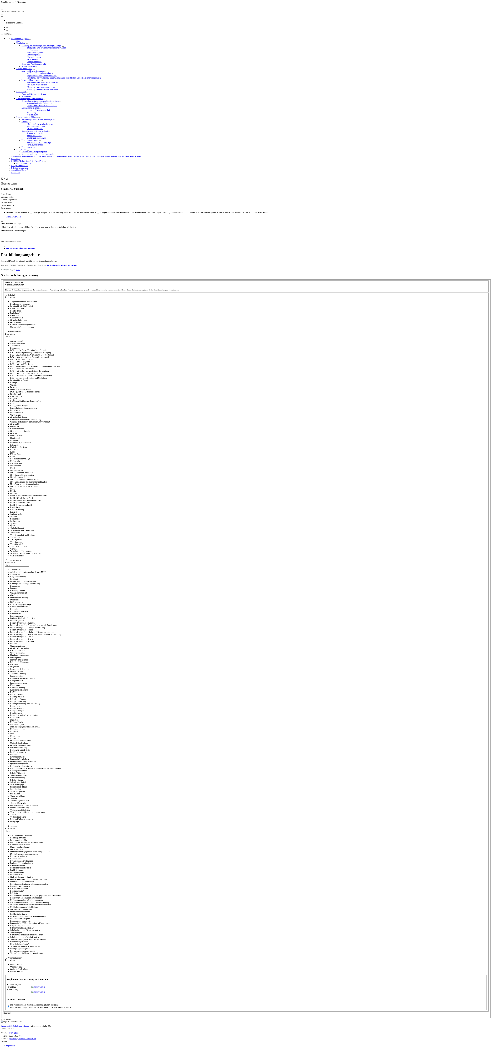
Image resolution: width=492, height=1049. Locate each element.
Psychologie (15, 507)
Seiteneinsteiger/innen (19, 942)
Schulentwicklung (17, 777)
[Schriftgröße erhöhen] (7, 27)
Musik (12, 468)
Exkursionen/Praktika (19, 611)
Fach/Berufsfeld (14, 332)
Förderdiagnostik (17, 620)
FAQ (18, 41)
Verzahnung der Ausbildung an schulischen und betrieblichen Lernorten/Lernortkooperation (64, 78)
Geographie (15, 424)
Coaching (14, 595)
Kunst (12, 452)
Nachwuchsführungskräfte (21, 909)
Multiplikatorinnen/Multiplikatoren (24, 907)
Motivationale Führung (36, 126)
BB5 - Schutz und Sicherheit (21, 359)
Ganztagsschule (16, 318)
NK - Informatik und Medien (22, 475)
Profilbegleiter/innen (18, 914)
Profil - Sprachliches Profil (21, 505)
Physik (13, 491)
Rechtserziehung (17, 509)
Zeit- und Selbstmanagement (21, 819)
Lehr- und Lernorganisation (33, 71)
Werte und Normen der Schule (34, 94)
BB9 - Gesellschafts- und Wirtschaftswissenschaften (31, 376)
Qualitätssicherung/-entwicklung (35, 131)
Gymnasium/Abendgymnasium (22, 325)
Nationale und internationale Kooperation (38, 154)
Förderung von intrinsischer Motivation (42, 89)
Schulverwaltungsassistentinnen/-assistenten (28, 939)
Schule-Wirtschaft (17, 773)
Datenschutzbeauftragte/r (20, 847)
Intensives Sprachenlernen (20, 442)
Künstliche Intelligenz (19, 690)
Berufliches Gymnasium (20, 304)
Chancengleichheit (17, 590)
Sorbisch (13, 516)
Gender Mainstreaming (19, 648)
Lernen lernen (16, 706)
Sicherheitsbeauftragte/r (19, 944)
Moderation (15, 736)
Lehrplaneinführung (18, 699)
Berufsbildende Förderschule (22, 306)
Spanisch (14, 523)
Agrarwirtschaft (16, 341)
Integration (14, 667)
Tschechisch (15, 533)
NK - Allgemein (16, 470)
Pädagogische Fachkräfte (20, 921)
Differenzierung (16, 602)
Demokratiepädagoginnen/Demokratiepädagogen (30, 852)
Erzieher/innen (16, 858)
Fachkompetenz (33, 59)
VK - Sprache (16, 539)
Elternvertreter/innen (18, 856)
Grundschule (15, 322)
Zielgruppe (12, 826)
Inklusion (14, 664)
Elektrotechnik (16, 396)
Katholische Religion (18, 447)
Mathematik (15, 461)
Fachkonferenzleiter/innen (20, 868)
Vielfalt (13, 814)
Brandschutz (15, 586)
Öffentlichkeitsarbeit (35, 129)
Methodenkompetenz (35, 52)
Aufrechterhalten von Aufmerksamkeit (42, 82)
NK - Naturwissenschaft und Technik (25, 479)
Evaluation (14, 609)
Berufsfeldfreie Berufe (19, 380)
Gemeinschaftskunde (18, 417)
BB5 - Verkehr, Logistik (20, 362)
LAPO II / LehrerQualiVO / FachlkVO (27, 161)
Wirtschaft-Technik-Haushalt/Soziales (25, 553)
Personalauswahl (28, 147)
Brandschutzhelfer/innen (20, 845)
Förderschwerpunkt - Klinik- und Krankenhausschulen (32, 632)
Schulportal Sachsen (19, 168)
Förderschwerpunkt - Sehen (21, 639)
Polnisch (13, 493)
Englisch (13, 399)
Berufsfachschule (17, 308)
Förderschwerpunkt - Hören (21, 630)
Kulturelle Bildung (17, 687)
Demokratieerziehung (19, 597)
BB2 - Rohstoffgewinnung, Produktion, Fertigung (30, 352)
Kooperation (21, 149)
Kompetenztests (16, 680)
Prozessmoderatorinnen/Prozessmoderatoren (28, 916)
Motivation (14, 738)
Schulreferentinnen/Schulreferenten (24, 937)
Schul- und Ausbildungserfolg (34, 64)
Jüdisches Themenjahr (19, 674)
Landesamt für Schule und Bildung (15, 1026)
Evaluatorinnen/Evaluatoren (21, 861)
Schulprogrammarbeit (35, 133)
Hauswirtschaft (16, 436)
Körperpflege (15, 454)
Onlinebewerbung (23, 163)
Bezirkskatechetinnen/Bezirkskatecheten (26, 842)
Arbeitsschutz (15, 574)
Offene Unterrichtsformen (20, 741)
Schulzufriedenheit (29, 66)
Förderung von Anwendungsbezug (41, 87)
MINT (13, 734)
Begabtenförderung (18, 577)
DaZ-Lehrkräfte (16, 849)
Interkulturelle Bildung (19, 669)
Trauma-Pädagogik (18, 803)
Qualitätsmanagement (19, 764)
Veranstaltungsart (15, 958)
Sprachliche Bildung (18, 787)
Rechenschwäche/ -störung (21, 766)
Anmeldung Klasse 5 (19, 170)
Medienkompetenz (17, 724)
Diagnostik (14, 600)
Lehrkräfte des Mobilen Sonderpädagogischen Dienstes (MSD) (35, 895)
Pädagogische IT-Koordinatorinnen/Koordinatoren (30, 923)
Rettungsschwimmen (18, 771)
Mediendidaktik (16, 722)
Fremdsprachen (16, 616)
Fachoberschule (16, 313)
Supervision (15, 794)
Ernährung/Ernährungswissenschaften (25, 401)
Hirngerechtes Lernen (19, 660)
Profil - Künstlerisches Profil (21, 498)
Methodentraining (17, 729)
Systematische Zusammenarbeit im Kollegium (40, 101)
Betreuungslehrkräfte (18, 840)
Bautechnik (14, 348)
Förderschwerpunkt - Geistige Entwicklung (27, 627)
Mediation (14, 720)
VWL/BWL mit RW (18, 546)
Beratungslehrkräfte (18, 838)
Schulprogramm (16, 780)
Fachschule (14, 315)
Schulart (11, 295)
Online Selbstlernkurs (19, 743)
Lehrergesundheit (17, 697)
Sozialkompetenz (33, 55)
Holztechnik (15, 438)
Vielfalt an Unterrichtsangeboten (40, 73)
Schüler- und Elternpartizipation (34, 152)
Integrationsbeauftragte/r (20, 886)
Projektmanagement (18, 752)
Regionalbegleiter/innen (19, 925)
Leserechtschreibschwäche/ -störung (24, 715)
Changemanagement (18, 593)
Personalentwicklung (30, 140)
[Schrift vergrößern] (2, 34)
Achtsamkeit (15, 570)
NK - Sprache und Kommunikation (24, 484)
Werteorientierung (34, 57)
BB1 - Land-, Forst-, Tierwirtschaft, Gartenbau (29, 350)
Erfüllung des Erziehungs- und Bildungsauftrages (41, 45)
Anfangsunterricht (17, 343)
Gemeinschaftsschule (18, 320)
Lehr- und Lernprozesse (31, 80)
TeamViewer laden (13, 217)
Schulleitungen (16, 932)
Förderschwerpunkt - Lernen (21, 637)
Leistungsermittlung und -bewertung (25, 704)
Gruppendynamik (17, 653)
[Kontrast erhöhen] (7, 30)
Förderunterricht (16, 412)
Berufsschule (15, 311)
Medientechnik (16, 463)
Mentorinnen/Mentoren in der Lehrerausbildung (29, 902)
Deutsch (13, 387)
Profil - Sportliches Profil (20, 503)
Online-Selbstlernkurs (19, 969)
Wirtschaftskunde (17, 556)
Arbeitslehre (15, 345)
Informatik (14, 440)
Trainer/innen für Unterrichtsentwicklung (26, 953)
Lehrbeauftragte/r (17, 891)
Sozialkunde (15, 519)
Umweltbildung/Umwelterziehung (24, 805)
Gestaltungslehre (17, 429)
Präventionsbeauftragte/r (20, 918)
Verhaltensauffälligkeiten (20, 810)
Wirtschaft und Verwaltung (21, 551)
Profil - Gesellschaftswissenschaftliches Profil (28, 496)
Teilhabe (13, 798)
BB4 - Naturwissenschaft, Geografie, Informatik (29, 357)
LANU (13, 692)
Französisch (15, 410)
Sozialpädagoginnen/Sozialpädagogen (25, 946)
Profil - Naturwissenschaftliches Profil (25, 500)
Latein (12, 456)
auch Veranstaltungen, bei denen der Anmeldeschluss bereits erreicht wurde (40, 1007)
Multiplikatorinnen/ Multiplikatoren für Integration (30, 905)
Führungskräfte (16, 875)
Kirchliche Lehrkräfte (19, 888)
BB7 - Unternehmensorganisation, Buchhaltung (29, 371)
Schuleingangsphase (18, 775)
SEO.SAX (15, 159)
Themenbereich (14, 560)
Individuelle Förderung (19, 662)
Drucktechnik (15, 394)
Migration (14, 731)
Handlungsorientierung (19, 655)
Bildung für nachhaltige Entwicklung (25, 583)
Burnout (13, 588)
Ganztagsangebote (17, 646)
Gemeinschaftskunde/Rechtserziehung (25, 419)
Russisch (13, 512)
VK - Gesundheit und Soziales (22, 535)
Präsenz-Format (16, 971)
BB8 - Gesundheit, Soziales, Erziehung (26, 373)
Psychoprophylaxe (17, 757)
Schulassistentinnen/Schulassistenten (25, 930)
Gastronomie (15, 415)
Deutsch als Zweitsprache (20, 389)
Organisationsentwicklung (20, 745)
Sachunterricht (16, 514)
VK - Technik (16, 542)
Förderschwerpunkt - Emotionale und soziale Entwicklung (33, 625)
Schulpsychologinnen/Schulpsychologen (26, 935)
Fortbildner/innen (17, 872)
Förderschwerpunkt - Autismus (22, 623)
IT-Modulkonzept (17, 671)
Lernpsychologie (17, 711)
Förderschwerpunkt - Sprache (22, 641)
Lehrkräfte (14, 893)
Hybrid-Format (16, 964)
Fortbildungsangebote (20, 38)
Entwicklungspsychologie (20, 604)
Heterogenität (15, 657)
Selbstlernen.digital (18, 782)
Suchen (7, 1013)
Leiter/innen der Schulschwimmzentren (26, 898)
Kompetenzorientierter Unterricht (23, 678)
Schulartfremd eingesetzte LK (22, 928)
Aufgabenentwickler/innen (21, 835)
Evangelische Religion (19, 406)
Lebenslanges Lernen (30, 108)
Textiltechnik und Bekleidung (22, 530)
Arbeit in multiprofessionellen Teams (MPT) (28, 572)
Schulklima (26, 96)
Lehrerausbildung (17, 694)
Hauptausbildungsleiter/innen (22, 882)
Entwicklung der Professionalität (29, 99)
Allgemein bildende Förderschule (23, 301)
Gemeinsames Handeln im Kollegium (42, 105)
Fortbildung (31, 112)
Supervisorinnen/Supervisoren (22, 951)
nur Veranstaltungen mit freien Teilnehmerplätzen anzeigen (34, 1005)
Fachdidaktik (15, 614)
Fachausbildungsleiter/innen (21, 863)
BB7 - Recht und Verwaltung (22, 369)
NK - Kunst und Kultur (19, 477)
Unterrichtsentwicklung (19, 808)
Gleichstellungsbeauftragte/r (21, 877)
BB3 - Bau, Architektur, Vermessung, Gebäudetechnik (32, 355)
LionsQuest (15, 717)
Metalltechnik (15, 466)
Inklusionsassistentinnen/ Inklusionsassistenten (29, 884)
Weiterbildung (32, 115)
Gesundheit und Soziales (20, 431)
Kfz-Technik (15, 449)
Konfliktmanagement (18, 683)
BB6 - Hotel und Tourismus (21, 364)
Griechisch (14, 433)
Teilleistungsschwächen (19, 801)
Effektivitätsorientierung (36, 138)
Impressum (15, 172)
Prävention (14, 754)
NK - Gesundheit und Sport (21, 473)
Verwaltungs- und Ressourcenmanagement (39, 119)
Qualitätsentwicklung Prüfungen (23, 761)
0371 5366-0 (14, 1033)
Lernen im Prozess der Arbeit (38, 110)
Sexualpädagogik (17, 784)
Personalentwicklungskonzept (39, 142)
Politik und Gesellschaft (19, 750)
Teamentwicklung (17, 796)
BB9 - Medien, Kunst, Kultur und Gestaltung (28, 378)
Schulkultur (21, 92)
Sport (12, 526)
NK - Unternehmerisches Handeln (24, 486)
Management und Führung (27, 117)
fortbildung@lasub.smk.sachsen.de (62, 265)
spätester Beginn (13, 989)
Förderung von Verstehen (37, 85)
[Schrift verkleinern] (11, 34)
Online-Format (16, 967)
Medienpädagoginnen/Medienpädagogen (26, 900)
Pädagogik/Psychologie (19, 759)
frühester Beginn (14, 984)
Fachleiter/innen (16, 870)
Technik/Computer (17, 528)
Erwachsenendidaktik (19, 607)
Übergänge (14, 821)
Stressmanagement (17, 791)
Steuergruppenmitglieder (20, 949)
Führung (25, 122)
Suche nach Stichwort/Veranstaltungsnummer (14, 283)
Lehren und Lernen (24, 68)
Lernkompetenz (33, 50)
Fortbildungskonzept (35, 145)
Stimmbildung (16, 789)
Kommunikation (16, 676)
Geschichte (14, 426)
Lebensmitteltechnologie (20, 459)
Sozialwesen (15, 521)
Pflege (12, 489)
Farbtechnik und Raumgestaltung (23, 408)
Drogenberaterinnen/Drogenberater (24, 854)
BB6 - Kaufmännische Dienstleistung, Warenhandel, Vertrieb (35, 366)
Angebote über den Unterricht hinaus (42, 75)
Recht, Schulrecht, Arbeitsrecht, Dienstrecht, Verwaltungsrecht (35, 768)
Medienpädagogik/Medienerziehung (24, 727)
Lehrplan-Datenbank (19, 165)
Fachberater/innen (17, 865)
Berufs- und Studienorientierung (23, 581)
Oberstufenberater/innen (20, 912)
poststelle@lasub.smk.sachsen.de (22, 1039)
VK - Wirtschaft (16, 544)
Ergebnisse (20, 43)
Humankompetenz (34, 62)
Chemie (13, 385)
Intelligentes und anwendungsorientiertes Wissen (46, 48)
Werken (13, 549)
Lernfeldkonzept (17, 708)
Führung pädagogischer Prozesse (40, 124)
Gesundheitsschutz (17, 650)
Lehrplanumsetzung (18, 701)
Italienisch (14, 445)
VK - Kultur (15, 537)
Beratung (14, 579)
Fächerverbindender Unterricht (22, 618)
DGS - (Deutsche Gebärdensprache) (25, 392)
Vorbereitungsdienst (18, 817)
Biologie (13, 382)
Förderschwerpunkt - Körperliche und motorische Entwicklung (35, 634)
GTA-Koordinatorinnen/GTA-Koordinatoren (28, 879)
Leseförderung (16, 713)
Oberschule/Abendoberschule (22, 327)
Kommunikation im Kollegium (39, 103)
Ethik (12, 403)
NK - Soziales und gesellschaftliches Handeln (28, 482)
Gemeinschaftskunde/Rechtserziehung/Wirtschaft (30, 422)
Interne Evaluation (34, 135)
